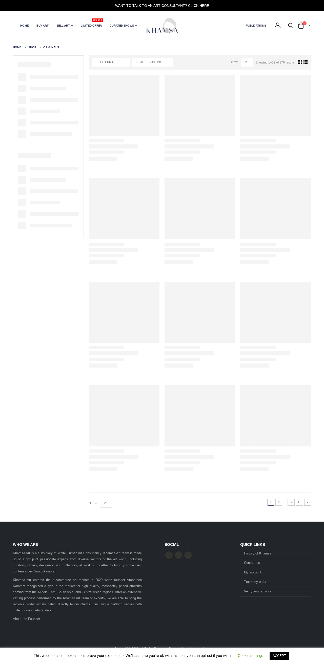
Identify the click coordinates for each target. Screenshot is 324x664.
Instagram (188, 555)
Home (24, 25)
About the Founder (26, 619)
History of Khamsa (257, 553)
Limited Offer (92, 24)
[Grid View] (299, 61)
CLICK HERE (198, 6)
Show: (234, 62)
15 (299, 502)
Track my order (255, 582)
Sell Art (63, 25)
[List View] (305, 61)
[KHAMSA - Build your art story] (162, 25)
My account (252, 572)
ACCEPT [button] (279, 656)
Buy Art (42, 25)
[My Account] (277, 25)
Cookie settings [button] (250, 655)
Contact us (252, 563)
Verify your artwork (257, 591)
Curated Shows (122, 25)
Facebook (169, 555)
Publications (256, 25)
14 (291, 502)
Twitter (178, 555)
